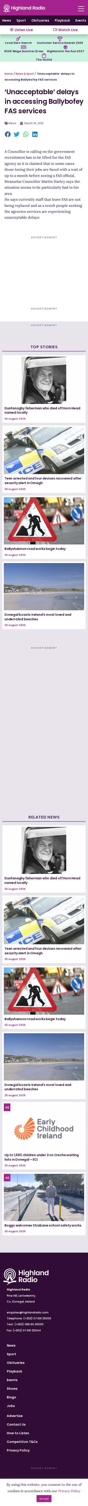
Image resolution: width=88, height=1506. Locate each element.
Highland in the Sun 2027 (65, 51)
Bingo (11, 1397)
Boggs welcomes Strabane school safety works (43, 1225)
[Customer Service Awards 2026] (60, 39)
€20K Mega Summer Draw (23, 51)
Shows (12, 1388)
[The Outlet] (44, 55)
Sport (21, 20)
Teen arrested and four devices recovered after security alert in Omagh (43, 480)
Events (80, 20)
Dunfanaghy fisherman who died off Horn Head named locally (42, 410)
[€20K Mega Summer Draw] (23, 47)
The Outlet (44, 60)
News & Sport (25, 74)
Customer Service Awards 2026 (60, 43)
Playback (62, 20)
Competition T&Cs (22, 1441)
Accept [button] (44, 1499)
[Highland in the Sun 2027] (65, 47)
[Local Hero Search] (18, 39)
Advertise (15, 1416)
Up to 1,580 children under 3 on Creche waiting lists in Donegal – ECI (42, 1157)
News (6, 20)
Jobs (11, 1406)
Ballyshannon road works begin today (35, 549)
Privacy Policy (18, 1450)
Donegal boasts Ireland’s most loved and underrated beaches (38, 616)
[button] (8, 134)
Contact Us (16, 1424)
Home (9, 74)
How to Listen (18, 1433)
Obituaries (40, 20)
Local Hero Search (18, 43)
